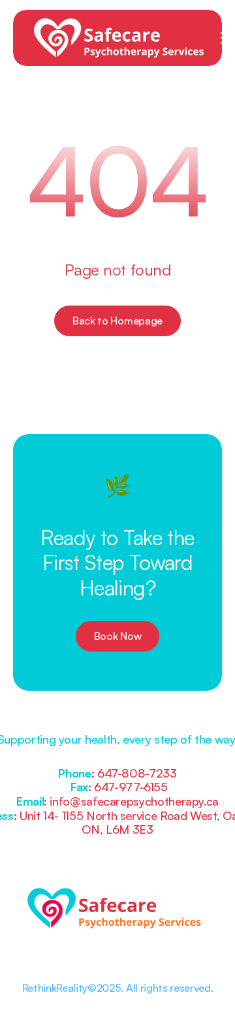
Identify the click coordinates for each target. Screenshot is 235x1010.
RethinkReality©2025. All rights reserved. (117, 987)
